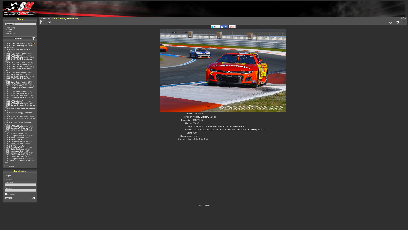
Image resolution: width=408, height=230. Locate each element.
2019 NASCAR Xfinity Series (17, 116)
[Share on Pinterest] (232, 28)
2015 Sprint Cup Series (15, 143)
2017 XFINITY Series (14, 134)
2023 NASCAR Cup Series (16, 74)
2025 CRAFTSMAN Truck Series (19, 59)
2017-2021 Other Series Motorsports (20, 160)
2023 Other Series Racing (16, 82)
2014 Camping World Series (17, 153)
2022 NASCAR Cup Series (16, 84)
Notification (10, 33)
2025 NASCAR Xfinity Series (17, 57)
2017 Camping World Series (17, 136)
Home (43, 19)
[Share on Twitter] (215, 28)
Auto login (11, 194)
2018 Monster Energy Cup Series (19, 122)
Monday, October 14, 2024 (204, 117)
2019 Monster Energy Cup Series (19, 113)
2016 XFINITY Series (14, 139)
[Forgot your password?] (33, 199)
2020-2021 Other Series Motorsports (20, 109)
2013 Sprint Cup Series (15, 155)
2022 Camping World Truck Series (19, 88)
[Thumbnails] (390, 22)
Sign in (8, 176)
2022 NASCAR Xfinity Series (17, 86)
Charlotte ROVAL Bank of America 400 (209, 126)
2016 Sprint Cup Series (15, 137)
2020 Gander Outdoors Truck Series (20, 105)
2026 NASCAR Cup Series (16, 44)
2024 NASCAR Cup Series (16, 65)
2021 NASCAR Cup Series (16, 93)
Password (8, 188)
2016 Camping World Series (17, 141)
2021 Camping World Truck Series (19, 97)
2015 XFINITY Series (14, 145)
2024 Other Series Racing (16, 72)
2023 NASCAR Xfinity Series (17, 76)
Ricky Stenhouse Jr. (235, 126)
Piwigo (208, 205)
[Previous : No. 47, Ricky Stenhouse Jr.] (397, 22)
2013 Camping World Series (17, 159)
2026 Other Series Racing (16, 53)
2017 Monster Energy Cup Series (19, 130)
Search (9, 30)
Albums (18, 38)
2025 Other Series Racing (16, 63)
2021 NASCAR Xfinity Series (17, 95)
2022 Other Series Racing (16, 91)
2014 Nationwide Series (15, 151)
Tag (49, 19)
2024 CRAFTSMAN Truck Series (19, 68)
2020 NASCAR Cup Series (16, 101)
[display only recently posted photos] (34, 39)
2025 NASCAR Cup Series (16, 55)
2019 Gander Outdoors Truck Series (20, 118)
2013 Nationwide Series (15, 157)
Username (9, 182)
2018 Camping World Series (17, 128)
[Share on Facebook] (224, 28)
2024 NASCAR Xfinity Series (17, 67)
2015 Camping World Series (17, 147)
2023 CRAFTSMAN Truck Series (19, 78)
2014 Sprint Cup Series (15, 149)
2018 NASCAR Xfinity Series (17, 126)
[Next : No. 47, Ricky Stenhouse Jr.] (404, 22)
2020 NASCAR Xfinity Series (17, 103)
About (8, 32)
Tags (8, 28)
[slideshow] (49, 22)
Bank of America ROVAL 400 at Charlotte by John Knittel (244, 130)
